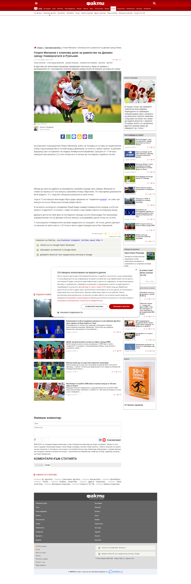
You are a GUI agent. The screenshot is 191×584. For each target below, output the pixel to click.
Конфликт (147, 8)
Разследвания (70, 8)
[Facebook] (63, 136)
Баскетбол (61, 13)
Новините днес (41, 503)
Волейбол (70, 13)
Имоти (85, 8)
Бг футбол (38, 13)
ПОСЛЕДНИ (39, 465)
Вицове (38, 540)
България (47, 8)
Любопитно (131, 8)
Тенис (77, 13)
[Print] (90, 136)
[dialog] (95, 292)
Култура (139, 8)
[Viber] (85, 136)
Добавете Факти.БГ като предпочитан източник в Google (66, 255)
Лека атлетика (112, 13)
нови (152, 288)
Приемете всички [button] (121, 307)
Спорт (113, 8)
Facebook (65, 240)
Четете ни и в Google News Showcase (57, 245)
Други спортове (100, 13)
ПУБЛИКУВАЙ (114, 440)
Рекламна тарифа (42, 559)
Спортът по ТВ (139, 13)
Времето (39, 536)
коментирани (143, 288)
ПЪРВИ (47, 465)
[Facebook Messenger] (74, 136)
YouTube (85, 240)
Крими (107, 8)
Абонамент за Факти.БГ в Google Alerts (58, 250)
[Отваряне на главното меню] (36, 3)
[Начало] (95, 3)
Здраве (97, 532)
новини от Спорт (136, 135)
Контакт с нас (40, 562)
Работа (38, 556)
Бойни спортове (87, 13)
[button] (70, 312)
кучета (103, 199)
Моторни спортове (126, 13)
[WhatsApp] (68, 136)
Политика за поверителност (91, 300)
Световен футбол (49, 13)
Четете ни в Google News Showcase (114, 547)
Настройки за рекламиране (79, 298)
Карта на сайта (41, 552)
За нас (38, 549)
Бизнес (79, 8)
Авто (91, 8)
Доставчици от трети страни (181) (92, 287)
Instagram (75, 240)
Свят (54, 8)
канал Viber (95, 240)
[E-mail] (79, 136)
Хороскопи (121, 8)
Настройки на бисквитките (68, 300)
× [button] (136, 269)
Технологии (99, 8)
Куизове (98, 540)
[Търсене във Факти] (154, 3)
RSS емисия (42, 546)
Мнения (60, 8)
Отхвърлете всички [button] (94, 307)
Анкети (97, 536)
